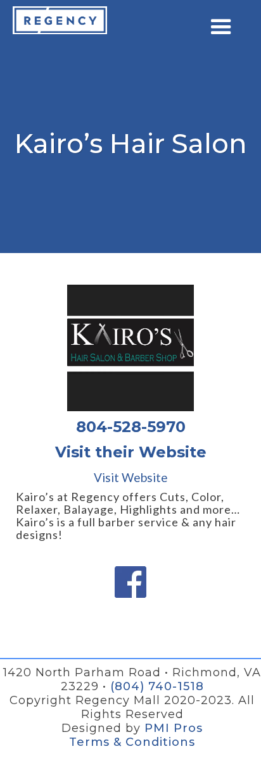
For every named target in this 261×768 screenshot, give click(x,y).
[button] (221, 27)
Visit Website (131, 477)
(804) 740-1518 (157, 686)
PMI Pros (173, 728)
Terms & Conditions (132, 742)
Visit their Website (131, 452)
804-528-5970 (131, 427)
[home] (60, 20)
